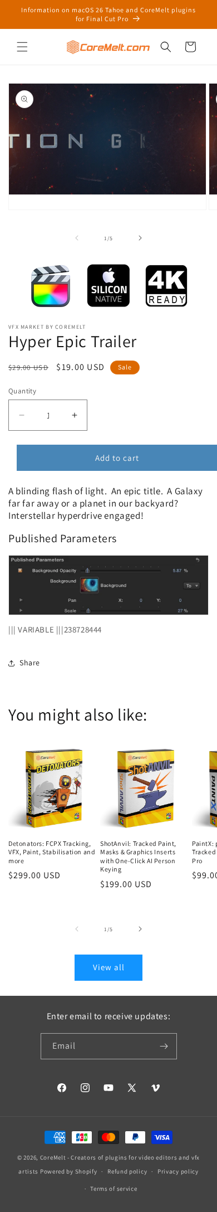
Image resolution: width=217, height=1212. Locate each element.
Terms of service (113, 1188)
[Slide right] (140, 238)
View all (109, 967)
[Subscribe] (164, 1046)
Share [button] (29, 663)
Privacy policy (178, 1171)
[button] (22, 47)
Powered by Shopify (68, 1171)
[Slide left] (77, 238)
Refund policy (127, 1171)
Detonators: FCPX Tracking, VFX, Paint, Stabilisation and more (51, 852)
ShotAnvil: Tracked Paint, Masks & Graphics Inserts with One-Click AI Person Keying (138, 856)
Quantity (22, 391)
